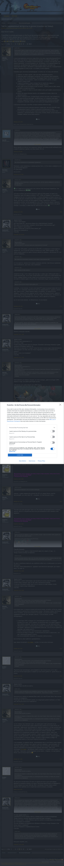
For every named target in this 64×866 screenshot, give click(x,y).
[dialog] (32, 433)
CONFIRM (20, 455)
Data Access (32, 461)
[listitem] (32, 427)
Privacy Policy (41, 461)
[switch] (52, 431)
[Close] (60, 405)
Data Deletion (22, 461)
